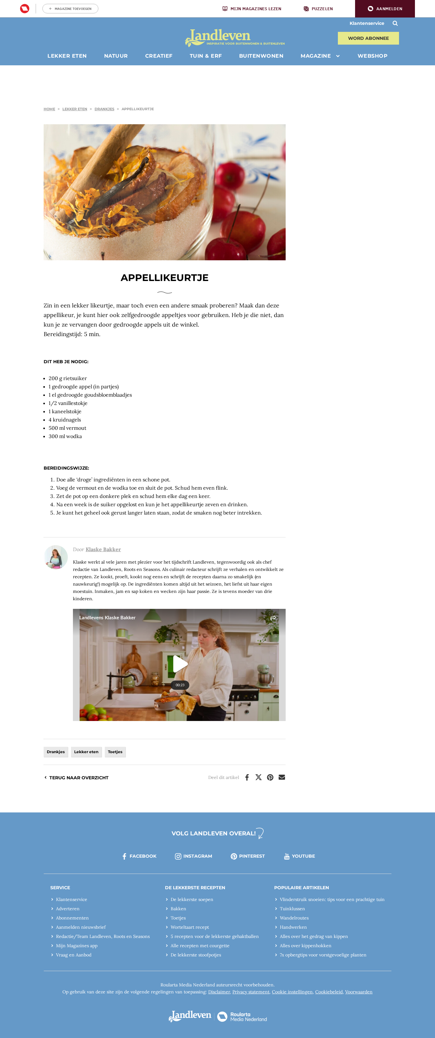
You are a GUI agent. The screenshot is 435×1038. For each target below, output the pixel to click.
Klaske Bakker (103, 549)
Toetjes (115, 751)
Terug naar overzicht (79, 778)
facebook (143, 856)
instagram (197, 856)
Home (49, 109)
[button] (385, 9)
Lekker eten (74, 109)
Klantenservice (367, 23)
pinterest (252, 856)
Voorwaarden (359, 992)
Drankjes (104, 109)
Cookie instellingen (292, 992)
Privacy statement (250, 992)
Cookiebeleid (329, 992)
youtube (303, 856)
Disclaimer (219, 992)
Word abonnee (368, 38)
